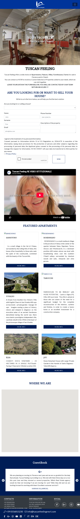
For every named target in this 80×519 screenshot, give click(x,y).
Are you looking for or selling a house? (17, 104)
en (32, 516)
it (28, 516)
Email (6, 127)
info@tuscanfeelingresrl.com (16, 508)
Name (6, 113)
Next (76, 480)
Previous (3, 480)
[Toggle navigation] (75, 4)
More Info (21, 266)
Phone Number (46, 113)
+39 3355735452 (9, 504)
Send (59, 159)
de (36, 516)
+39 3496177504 (9, 506)
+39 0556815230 (9, 502)
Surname (7, 120)
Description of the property (50, 123)
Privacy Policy (11, 154)
